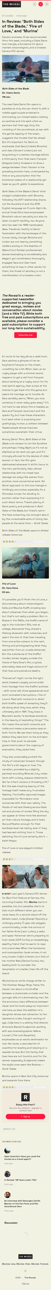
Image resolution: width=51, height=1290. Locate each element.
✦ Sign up (25, 1116)
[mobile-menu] (46, 4)
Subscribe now (26, 335)
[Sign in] (40, 4)
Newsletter (9, 1129)
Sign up (25, 1283)
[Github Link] (25, 1271)
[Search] (34, 4)
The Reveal (30, 1277)
